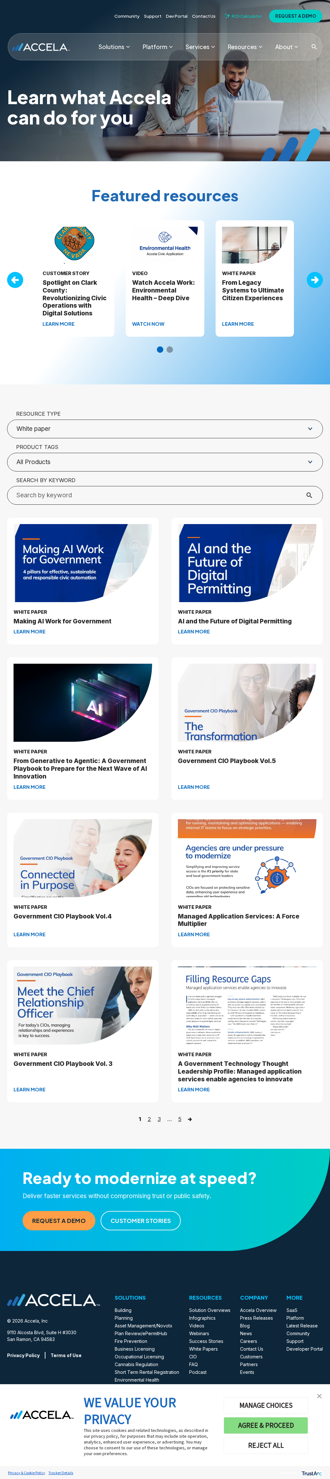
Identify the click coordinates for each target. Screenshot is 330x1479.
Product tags (37, 447)
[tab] (160, 349)
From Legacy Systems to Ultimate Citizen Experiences (253, 290)
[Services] (213, 47)
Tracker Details (60, 1472)
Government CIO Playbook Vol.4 (63, 916)
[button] (319, 1395)
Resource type (38, 414)
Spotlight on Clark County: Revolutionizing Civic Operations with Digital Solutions (75, 298)
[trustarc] (311, 1472)
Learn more (58, 324)
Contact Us (204, 16)
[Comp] (296, 47)
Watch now (148, 324)
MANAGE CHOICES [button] (266, 1405)
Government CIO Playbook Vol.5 (227, 761)
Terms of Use (66, 1355)
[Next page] (190, 1119)
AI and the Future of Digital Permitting (235, 621)
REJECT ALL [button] (266, 1445)
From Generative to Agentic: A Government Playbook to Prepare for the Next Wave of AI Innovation (80, 768)
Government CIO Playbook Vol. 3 (63, 1063)
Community (127, 16)
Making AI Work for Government (63, 621)
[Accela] (41, 47)
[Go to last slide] (15, 280)
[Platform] (171, 47)
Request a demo (295, 16)
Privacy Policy (23, 1355)
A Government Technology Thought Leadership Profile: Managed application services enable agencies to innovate (240, 1071)
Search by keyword (45, 480)
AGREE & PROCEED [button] (266, 1425)
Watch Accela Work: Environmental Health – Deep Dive (163, 290)
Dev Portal (177, 16)
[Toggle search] (314, 47)
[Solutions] (128, 47)
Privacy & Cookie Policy (26, 1472)
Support (152, 16)
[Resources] (260, 47)
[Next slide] (315, 280)
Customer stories (141, 1220)
